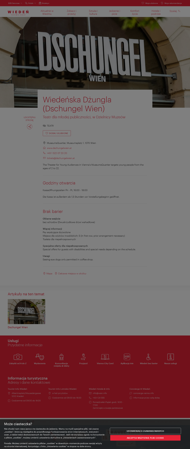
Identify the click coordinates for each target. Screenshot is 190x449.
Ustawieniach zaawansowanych (145, 431)
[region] (95, 434)
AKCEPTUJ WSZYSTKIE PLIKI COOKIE (145, 438)
